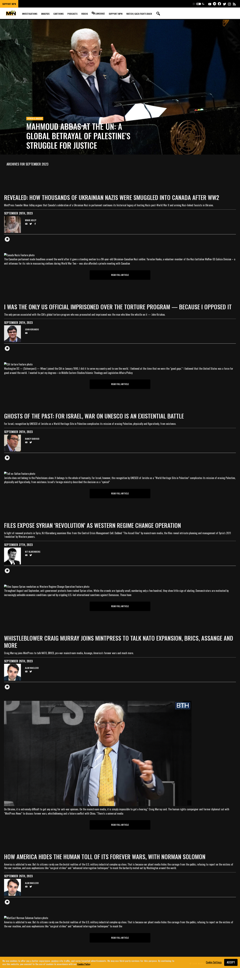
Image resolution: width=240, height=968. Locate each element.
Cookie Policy (83, 964)
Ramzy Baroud (32, 438)
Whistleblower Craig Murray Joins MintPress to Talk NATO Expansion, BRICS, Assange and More (118, 641)
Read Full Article (120, 274)
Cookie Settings (214, 962)
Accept (231, 962)
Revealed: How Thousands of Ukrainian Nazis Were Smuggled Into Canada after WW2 (111, 197)
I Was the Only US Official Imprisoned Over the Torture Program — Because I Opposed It (118, 306)
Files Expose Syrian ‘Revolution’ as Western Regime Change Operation (92, 525)
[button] (198, 4)
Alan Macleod (32, 668)
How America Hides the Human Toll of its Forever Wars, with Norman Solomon (104, 856)
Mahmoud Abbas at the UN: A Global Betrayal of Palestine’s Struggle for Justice (78, 135)
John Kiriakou (32, 329)
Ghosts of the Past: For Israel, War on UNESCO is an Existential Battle (94, 415)
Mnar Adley (30, 220)
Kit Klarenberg (32, 551)
